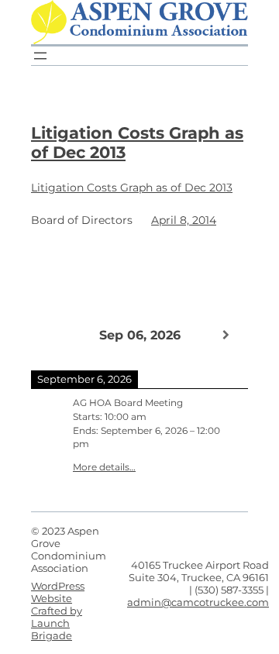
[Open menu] (40, 55)
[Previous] (52, 334)
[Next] (226, 335)
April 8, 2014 (183, 220)
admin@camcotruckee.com (198, 602)
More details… (104, 467)
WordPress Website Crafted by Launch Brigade (57, 611)
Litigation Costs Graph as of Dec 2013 (137, 142)
